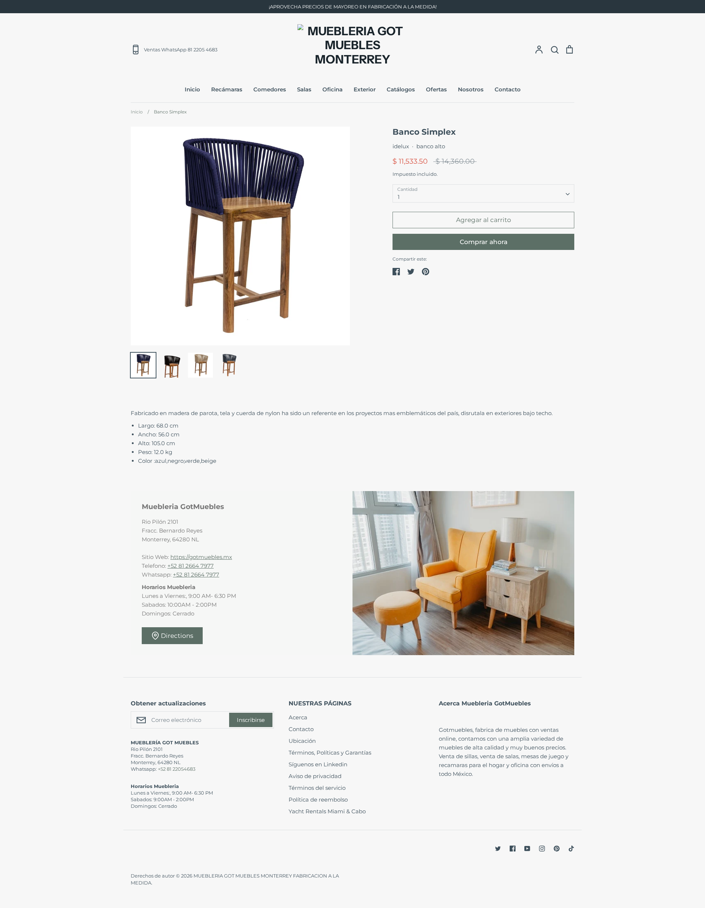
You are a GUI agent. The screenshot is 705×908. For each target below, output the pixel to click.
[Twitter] (498, 848)
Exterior (365, 89)
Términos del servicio (317, 787)
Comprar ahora (483, 242)
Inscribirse (251, 719)
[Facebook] (512, 848)
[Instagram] (542, 848)
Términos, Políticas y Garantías (330, 752)
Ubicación (302, 740)
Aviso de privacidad (315, 776)
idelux (401, 146)
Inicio (192, 89)
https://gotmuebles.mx (201, 556)
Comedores (269, 89)
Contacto (508, 89)
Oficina (332, 89)
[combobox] (483, 193)
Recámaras (226, 89)
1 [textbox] (399, 196)
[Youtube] (527, 848)
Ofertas (436, 89)
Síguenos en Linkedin (318, 764)
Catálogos (401, 89)
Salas (304, 89)
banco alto (430, 146)
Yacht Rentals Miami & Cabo (327, 811)
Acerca (298, 717)
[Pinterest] (556, 848)
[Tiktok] (571, 848)
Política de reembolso (318, 799)
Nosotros (471, 89)
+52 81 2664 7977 (190, 565)
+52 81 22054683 (176, 769)
